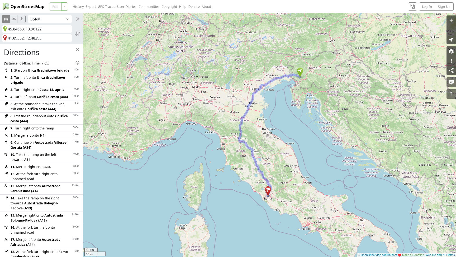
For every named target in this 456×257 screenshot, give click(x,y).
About (206, 6)
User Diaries (127, 6)
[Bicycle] (14, 19)
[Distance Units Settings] (77, 63)
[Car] (6, 19)
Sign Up (444, 6)
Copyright (169, 6)
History (78, 6)
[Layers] (451, 51)
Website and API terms (440, 255)
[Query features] (451, 94)
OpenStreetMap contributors (379, 255)
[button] (300, 72)
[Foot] (22, 19)
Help (182, 6)
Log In (427, 6)
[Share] (451, 70)
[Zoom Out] (451, 30)
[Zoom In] (451, 20)
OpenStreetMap (27, 6)
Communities (149, 6)
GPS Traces (106, 6)
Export (91, 6)
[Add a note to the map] (451, 82)
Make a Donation (413, 255)
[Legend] (451, 60)
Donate (194, 6)
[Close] (77, 19)
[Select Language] (412, 6)
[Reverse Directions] (77, 33)
